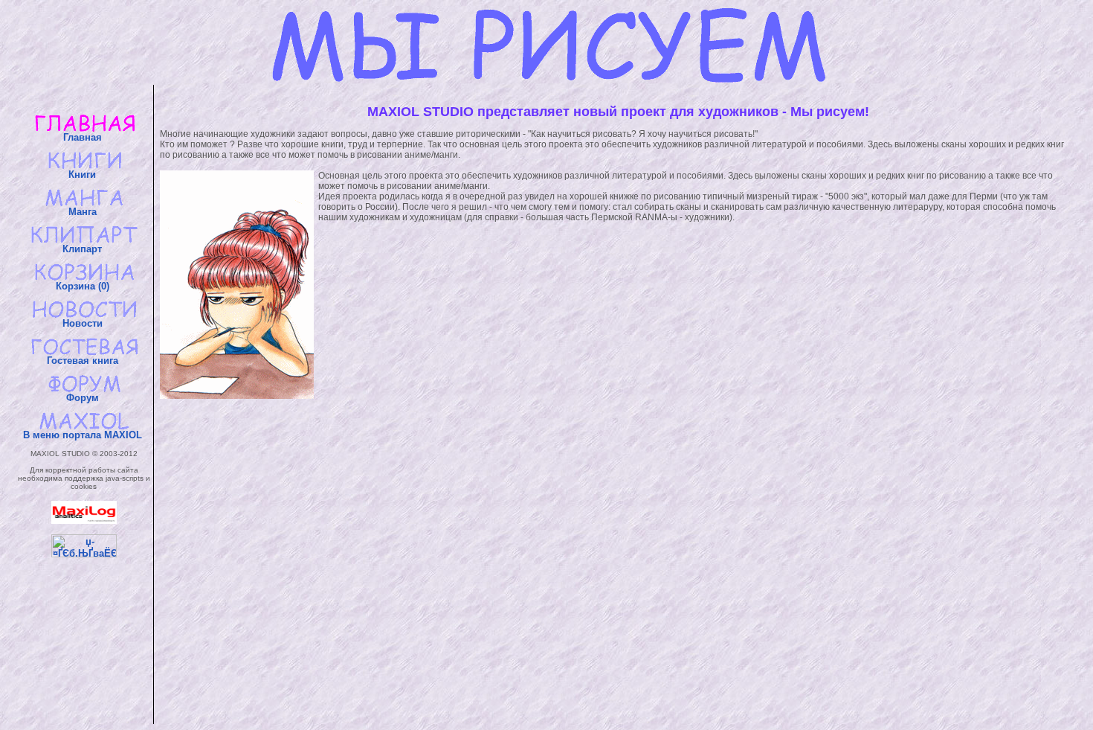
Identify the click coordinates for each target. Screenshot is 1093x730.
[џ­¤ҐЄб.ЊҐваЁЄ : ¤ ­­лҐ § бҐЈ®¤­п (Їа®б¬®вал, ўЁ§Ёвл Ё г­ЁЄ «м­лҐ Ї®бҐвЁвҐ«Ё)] (84, 545)
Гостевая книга (84, 360)
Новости (84, 323)
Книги (83, 174)
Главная (84, 137)
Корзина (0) (84, 286)
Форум (84, 397)
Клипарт (83, 248)
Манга (84, 211)
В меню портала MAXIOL (84, 435)
